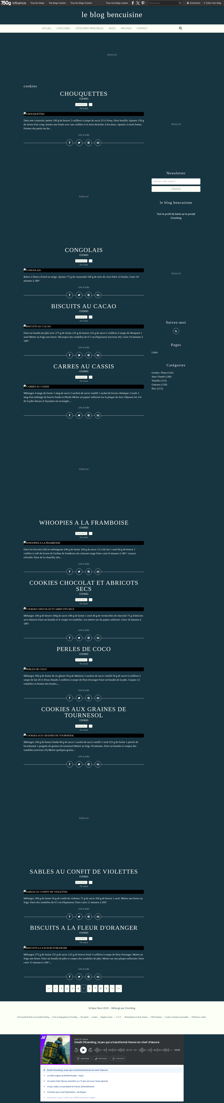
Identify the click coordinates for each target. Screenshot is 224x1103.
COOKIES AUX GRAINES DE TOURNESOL (83, 712)
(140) (161, 376)
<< (49, 988)
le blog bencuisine (112, 14)
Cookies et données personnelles (176, 1017)
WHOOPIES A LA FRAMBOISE (84, 522)
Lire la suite (83, 135)
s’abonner (84, 1058)
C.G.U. (119, 1017)
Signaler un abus (107, 1017)
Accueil (46, 28)
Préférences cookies (199, 1017)
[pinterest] (143, 3)
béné (178, 214)
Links (155, 352)
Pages (112, 28)
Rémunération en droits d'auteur (136, 1017)
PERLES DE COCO (84, 649)
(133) (159, 380)
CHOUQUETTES (84, 93)
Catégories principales (89, 28)
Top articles (84, 1017)
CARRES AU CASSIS (83, 366)
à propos (120, 1058)
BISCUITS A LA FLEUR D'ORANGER (84, 927)
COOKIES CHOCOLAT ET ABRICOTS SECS (83, 585)
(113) (157, 388)
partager (103, 1058)
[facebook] (133, 3)
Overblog (130, 1008)
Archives (126, 28)
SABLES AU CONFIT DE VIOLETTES (84, 871)
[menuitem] (47, 28)
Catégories (63, 28)
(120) (159, 384)
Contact (142, 28)
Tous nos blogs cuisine (117, 3)
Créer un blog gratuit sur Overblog (64, 1017)
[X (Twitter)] (138, 3)
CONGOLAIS (84, 250)
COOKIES (83, 99)
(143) (162, 372)
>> (118, 988)
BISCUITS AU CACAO (83, 306)
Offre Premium (156, 1017)
